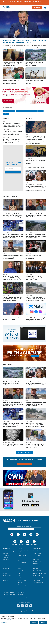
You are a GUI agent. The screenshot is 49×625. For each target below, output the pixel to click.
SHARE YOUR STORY (24, 464)
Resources (21, 560)
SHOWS (35, 569)
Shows (35, 111)
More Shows (37, 580)
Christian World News (39, 573)
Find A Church (22, 558)
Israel (17, 111)
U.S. (4, 111)
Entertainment (24, 111)
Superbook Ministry (8, 592)
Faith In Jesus (22, 555)
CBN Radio (21, 592)
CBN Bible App (22, 562)
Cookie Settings (4, 622)
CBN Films (6, 559)
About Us (5, 580)
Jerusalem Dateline (38, 578)
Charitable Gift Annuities (37, 558)
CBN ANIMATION (8, 590)
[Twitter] (30, 605)
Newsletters (6, 571)
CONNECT (6, 569)
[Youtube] (18, 605)
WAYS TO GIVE (37, 549)
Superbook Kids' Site (9, 597)
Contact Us (6, 573)
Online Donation (38, 551)
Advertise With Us (8, 575)
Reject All (43, 622)
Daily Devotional (23, 551)
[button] (44, 7)
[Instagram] (26, 605)
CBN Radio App (22, 597)
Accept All (34, 622)
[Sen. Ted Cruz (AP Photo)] (24, 24)
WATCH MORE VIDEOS (24, 452)
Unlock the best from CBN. (24, 526)
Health (30, 111)
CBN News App (22, 585)
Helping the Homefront (6, 556)
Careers (5, 578)
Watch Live (5, 114)
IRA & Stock (36, 555)
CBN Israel (6, 553)
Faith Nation (36, 575)
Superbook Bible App (9, 594)
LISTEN (20, 590)
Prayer (20, 553)
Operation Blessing (8, 551)
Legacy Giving (37, 553)
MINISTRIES (6, 549)
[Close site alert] (45, 2)
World (13, 111)
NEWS (20, 569)
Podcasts (41, 111)
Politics (8, 111)
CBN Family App (38, 582)
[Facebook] (22, 605)
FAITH (20, 549)
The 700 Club (37, 571)
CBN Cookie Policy (10, 619)
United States (22, 571)
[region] (24, 619)
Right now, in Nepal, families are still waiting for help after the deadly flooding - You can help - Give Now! (22, 2)
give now (37, 7)
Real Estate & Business (37, 562)
